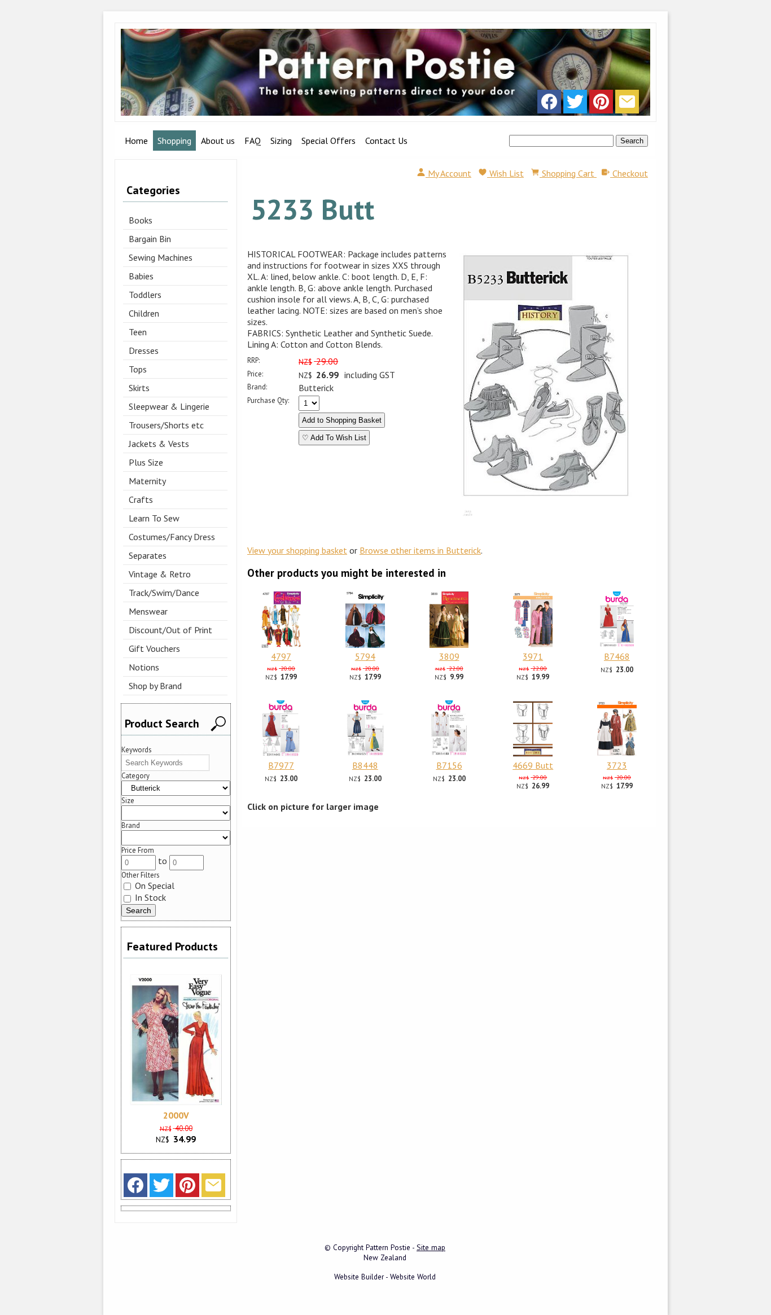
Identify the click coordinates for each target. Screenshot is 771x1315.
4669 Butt (532, 765)
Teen (138, 331)
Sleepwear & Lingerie (169, 406)
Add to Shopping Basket (342, 420)
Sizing (281, 140)
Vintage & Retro (160, 574)
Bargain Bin (150, 238)
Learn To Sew (154, 518)
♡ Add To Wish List (334, 437)
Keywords (136, 750)
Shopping (174, 140)
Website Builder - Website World (385, 1277)
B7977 (281, 765)
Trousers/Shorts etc (166, 425)
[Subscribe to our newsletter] (627, 104)
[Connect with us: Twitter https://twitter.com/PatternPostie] (575, 104)
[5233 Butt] (546, 498)
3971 (533, 656)
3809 (449, 656)
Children (144, 313)
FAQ (252, 140)
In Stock (149, 897)
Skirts (139, 387)
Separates (148, 555)
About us (218, 140)
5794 (365, 656)
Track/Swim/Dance (164, 592)
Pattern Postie (388, 1247)
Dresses (144, 350)
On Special (153, 885)
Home (136, 140)
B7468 (617, 656)
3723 (617, 765)
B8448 (365, 765)
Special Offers (328, 140)
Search (631, 141)
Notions (144, 667)
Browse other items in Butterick (420, 550)
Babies (141, 276)
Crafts (141, 499)
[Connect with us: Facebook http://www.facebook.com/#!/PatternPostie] (549, 104)
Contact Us (386, 140)
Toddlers (145, 294)
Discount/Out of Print (170, 629)
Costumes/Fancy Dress (172, 536)
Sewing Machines (160, 257)
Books (140, 220)
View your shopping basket (297, 550)
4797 (281, 656)
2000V (176, 1115)
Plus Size (146, 462)
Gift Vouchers (154, 648)
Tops (138, 369)
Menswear (148, 611)
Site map (431, 1247)
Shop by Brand (155, 685)
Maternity (147, 480)
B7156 (449, 765)
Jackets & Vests (159, 443)
